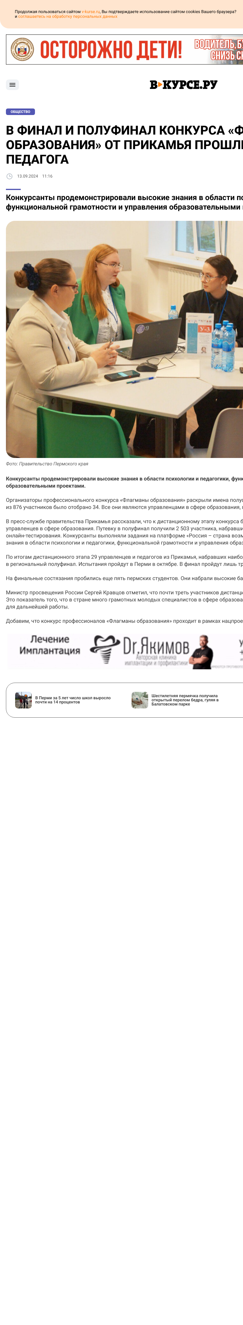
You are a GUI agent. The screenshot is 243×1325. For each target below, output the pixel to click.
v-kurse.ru (91, 11)
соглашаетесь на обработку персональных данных (68, 16)
